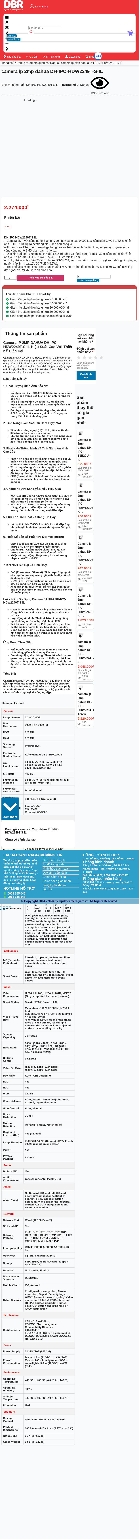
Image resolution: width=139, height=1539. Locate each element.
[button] (10, 808)
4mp (7, 226)
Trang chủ (7, 62)
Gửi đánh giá (86, 375)
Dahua (20, 62)
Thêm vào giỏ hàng (88, 280)
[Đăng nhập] (32, 6)
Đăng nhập (41, 6)
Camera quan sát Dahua (43, 62)
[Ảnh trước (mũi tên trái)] (1, 909)
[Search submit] (31, 32)
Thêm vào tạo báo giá (40, 277)
